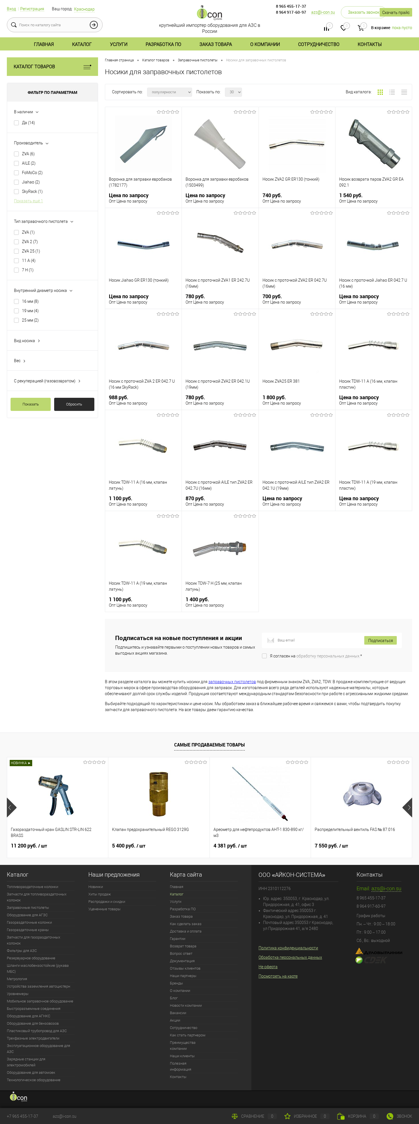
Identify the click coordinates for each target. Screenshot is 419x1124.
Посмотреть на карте (278, 976)
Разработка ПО (163, 44)
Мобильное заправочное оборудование (40, 1001)
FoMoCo (32, 172)
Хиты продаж (99, 894)
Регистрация (32, 9)
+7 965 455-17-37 (22, 1116)
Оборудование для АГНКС (28, 1016)
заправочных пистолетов (232, 681)
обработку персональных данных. (328, 656)
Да (28, 122)
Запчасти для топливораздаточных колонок (36, 897)
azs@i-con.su (323, 12)
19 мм (30, 310)
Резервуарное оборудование (31, 958)
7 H (28, 270)
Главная (44, 44)
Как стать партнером (188, 1035)
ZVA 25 (31, 251)
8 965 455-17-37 (291, 6)
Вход (11, 9)
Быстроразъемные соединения (33, 1008)
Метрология (17, 979)
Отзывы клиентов (185, 968)
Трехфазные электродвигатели (33, 1038)
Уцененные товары (104, 909)
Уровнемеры (18, 994)
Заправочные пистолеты (28, 907)
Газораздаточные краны (28, 930)
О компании (265, 44)
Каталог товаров (34, 66)
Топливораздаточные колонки (32, 887)
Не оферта (268, 966)
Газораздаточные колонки (29, 922)
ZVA (28, 154)
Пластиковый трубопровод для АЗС (37, 1031)
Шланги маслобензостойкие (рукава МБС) (38, 968)
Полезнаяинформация (180, 1066)
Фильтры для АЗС (22, 951)
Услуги (118, 44)
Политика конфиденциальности (288, 948)
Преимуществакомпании (183, 1045)
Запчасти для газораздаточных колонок (33, 940)
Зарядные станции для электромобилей (26, 1062)
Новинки (95, 887)
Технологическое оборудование (33, 1080)
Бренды (176, 983)
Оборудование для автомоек (31, 1072)
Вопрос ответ (181, 953)
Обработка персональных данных (290, 957)
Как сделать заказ (186, 924)
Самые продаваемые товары (209, 745)
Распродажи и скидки (106, 901)
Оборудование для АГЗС (27, 915)
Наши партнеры (183, 976)
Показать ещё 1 (28, 201)
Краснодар (84, 9)
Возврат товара (183, 946)
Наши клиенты (182, 1056)
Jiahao (31, 182)
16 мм (30, 301)
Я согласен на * (316, 656)
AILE (29, 163)
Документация (182, 961)
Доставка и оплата (186, 931)
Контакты (370, 44)
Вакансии (178, 1013)
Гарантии (177, 939)
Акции (175, 1020)
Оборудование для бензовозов (33, 1023)
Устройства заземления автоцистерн (38, 986)
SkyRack (32, 191)
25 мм (30, 320)
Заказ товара (216, 44)
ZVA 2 (30, 241)
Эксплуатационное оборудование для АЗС (38, 1049)
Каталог (82, 44)
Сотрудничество (318, 44)
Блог (174, 998)
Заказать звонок (363, 12)
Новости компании (186, 1005)
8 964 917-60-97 (291, 12)
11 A (29, 260)
